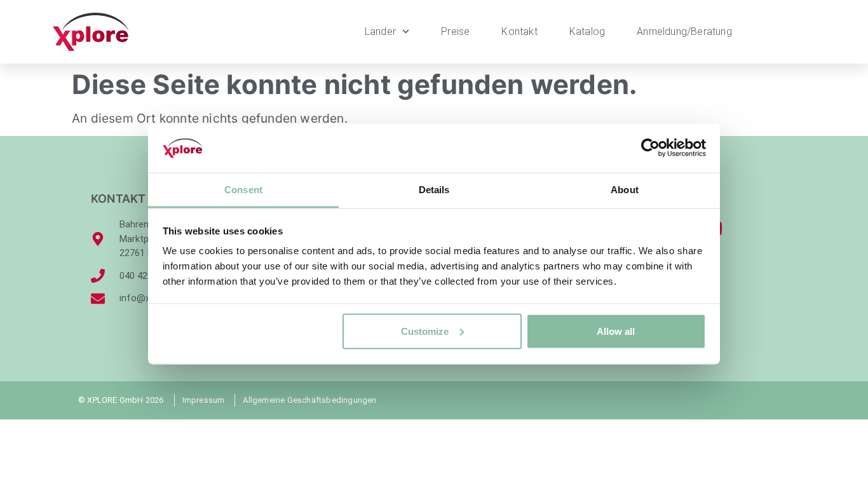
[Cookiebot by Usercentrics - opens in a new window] (650, 148)
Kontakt (519, 31)
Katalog (587, 31)
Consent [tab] (243, 189)
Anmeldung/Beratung (684, 31)
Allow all (616, 330)
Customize (425, 330)
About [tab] (625, 189)
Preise (455, 31)
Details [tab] (434, 189)
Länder (380, 31)
